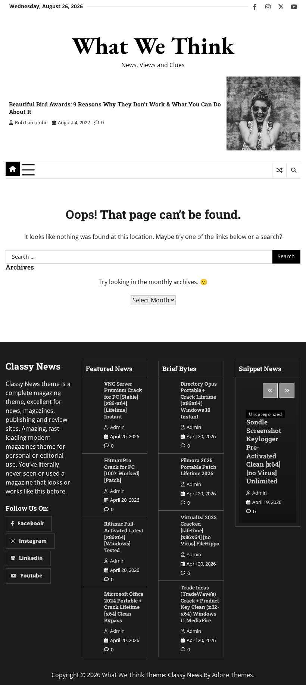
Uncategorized (265, 414)
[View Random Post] (279, 170)
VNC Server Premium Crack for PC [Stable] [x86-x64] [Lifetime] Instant (123, 400)
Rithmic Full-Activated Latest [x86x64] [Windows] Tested (123, 536)
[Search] (293, 170)
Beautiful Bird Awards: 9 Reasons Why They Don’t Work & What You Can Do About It (115, 107)
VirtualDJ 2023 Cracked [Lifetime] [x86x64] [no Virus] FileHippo (200, 530)
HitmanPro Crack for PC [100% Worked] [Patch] (122, 470)
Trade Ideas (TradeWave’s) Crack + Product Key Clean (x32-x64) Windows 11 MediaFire (200, 604)
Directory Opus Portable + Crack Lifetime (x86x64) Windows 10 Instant (199, 400)
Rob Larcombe (31, 122)
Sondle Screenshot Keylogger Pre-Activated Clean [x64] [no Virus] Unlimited (263, 451)
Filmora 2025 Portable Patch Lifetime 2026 (198, 467)
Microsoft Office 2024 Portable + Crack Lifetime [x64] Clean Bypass (123, 607)
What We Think (153, 45)
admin (117, 427)
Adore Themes (232, 675)
